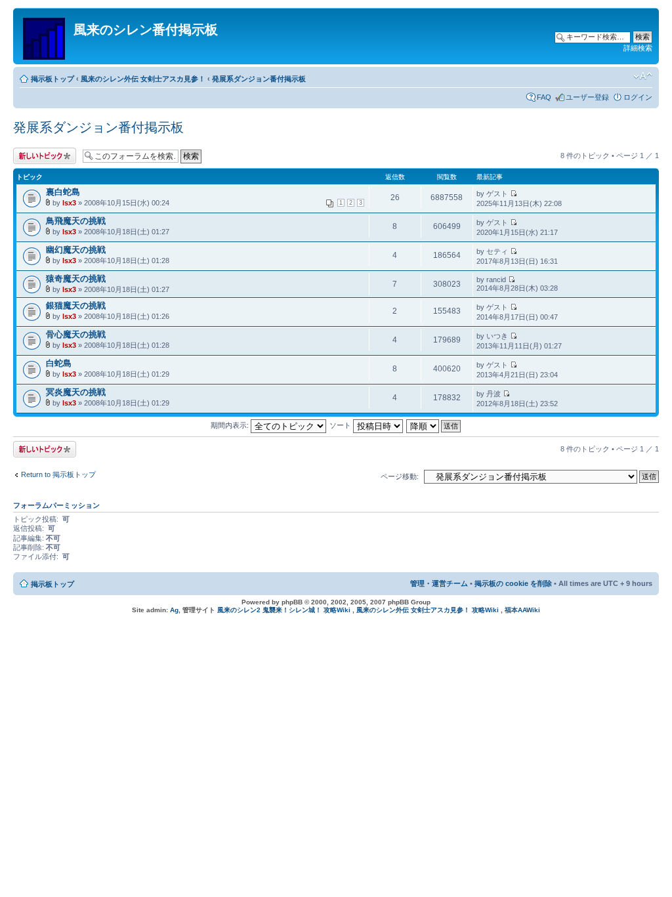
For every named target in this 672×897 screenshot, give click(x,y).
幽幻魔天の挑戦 (76, 250)
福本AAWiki (522, 610)
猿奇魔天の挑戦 (76, 278)
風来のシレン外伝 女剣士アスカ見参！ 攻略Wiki (427, 610)
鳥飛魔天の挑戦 (76, 221)
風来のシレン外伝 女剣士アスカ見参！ (143, 79)
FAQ (544, 97)
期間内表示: (231, 425)
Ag (174, 610)
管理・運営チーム (439, 583)
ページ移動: (400, 476)
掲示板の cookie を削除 (513, 583)
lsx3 (69, 203)
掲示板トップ (52, 79)
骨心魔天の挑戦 (76, 334)
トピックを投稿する (42, 156)
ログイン (637, 97)
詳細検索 (637, 48)
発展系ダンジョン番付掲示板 (259, 79)
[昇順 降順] (434, 425)
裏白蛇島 (63, 192)
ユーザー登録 (587, 97)
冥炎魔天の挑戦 (76, 392)
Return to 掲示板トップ (58, 474)
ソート (341, 425)
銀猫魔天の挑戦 (76, 305)
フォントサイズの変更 (642, 76)
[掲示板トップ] (45, 36)
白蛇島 (59, 363)
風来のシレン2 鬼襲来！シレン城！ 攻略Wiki (283, 610)
